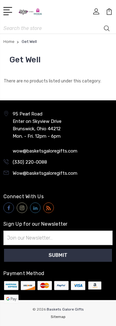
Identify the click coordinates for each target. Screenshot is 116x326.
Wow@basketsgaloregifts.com (45, 173)
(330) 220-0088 (30, 162)
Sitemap (58, 317)
